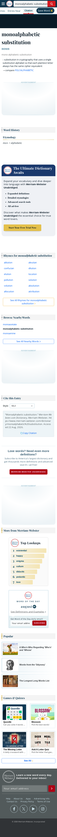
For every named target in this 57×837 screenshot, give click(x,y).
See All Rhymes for (28, 302)
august (26, 606)
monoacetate (10, 324)
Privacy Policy (28, 801)
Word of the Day (28, 601)
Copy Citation (30, 432)
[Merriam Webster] (28, 595)
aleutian (32, 262)
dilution (32, 268)
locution (32, 274)
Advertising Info (42, 798)
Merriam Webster (8, 776)
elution (7, 274)
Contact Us (12, 801)
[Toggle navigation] (3, 4)
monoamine (9, 333)
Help (8, 798)
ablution (8, 262)
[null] (34, 606)
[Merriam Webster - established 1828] (9, 4)
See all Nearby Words (27, 341)
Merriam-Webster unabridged (28, 472)
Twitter (24, 809)
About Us (18, 798)
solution (32, 279)
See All (27, 760)
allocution (9, 291)
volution (8, 285)
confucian (9, 268)
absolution (33, 285)
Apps (28, 798)
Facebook (14, 809)
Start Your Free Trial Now (22, 227)
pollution (8, 279)
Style (5, 406)
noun (5, 48)
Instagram (43, 809)
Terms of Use (43, 801)
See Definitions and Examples (27, 611)
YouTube (33, 809)
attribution (33, 291)
